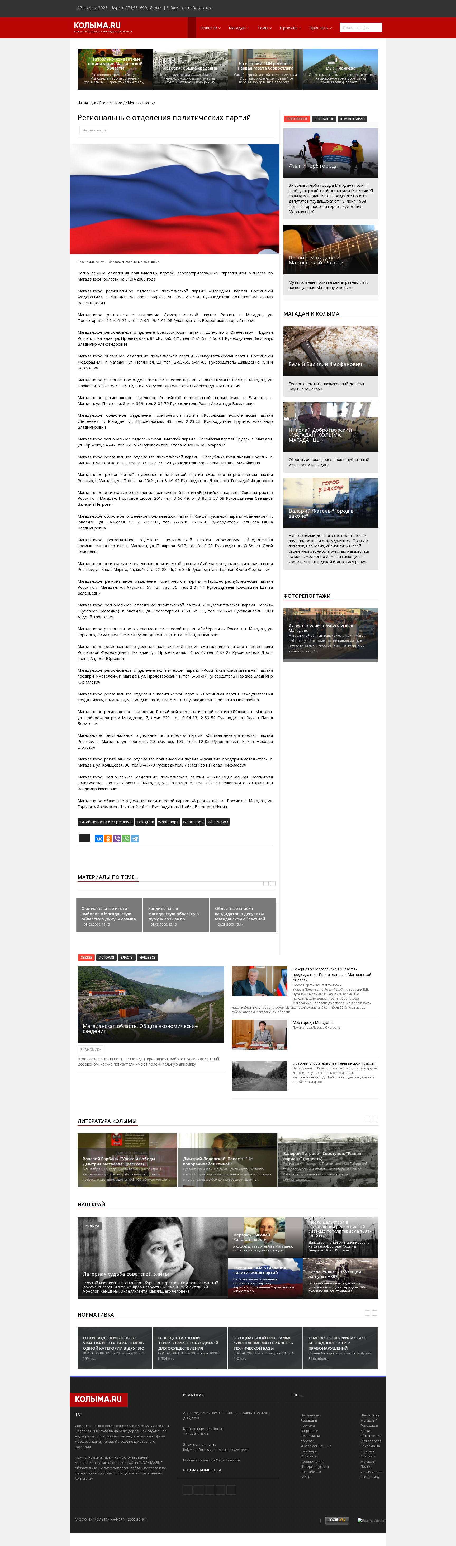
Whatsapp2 (193, 821)
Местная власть (94, 130)
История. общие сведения (190, 68)
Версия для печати (92, 262)
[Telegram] (135, 838)
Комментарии (352, 119)
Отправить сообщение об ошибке (134, 262)
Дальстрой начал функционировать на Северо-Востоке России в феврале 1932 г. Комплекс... (339, 1246)
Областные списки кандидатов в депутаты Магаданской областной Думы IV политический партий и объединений (240, 919)
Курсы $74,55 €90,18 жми (136, 7)
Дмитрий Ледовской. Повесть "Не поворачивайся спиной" (218, 1161)
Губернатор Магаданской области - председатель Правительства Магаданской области (332, 974)
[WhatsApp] (126, 838)
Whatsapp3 (218, 821)
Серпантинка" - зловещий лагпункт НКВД (334, 1274)
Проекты (288, 27)
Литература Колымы (107, 1121)
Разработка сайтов (311, 1474)
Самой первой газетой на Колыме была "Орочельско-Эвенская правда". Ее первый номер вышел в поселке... (265, 78)
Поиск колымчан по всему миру (371, 1471)
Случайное (324, 119)
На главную (87, 102)
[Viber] (117, 838)
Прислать (318, 27)
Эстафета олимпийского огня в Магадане (321, 627)
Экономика (90, 1049)
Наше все (147, 957)
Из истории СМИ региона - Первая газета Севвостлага (265, 65)
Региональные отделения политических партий (259, 1270)
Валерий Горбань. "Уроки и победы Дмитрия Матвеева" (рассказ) (119, 1161)
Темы (262, 27)
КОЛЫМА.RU (97, 26)
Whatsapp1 (168, 821)
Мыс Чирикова (340, 68)
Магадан (237, 27)
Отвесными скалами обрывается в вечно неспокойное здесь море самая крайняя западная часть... (341, 78)
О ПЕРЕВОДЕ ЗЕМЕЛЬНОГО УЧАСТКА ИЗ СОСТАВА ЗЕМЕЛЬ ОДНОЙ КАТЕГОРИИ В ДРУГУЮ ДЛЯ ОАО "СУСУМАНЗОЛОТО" (113, 1345)
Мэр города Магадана (312, 1022)
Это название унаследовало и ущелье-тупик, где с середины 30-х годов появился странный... (337, 1287)
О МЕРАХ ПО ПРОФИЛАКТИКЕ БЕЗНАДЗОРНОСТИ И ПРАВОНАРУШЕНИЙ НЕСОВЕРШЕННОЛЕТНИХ (337, 1345)
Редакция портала (309, 1423)
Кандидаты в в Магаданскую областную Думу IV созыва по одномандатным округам (174, 916)
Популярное (297, 119)
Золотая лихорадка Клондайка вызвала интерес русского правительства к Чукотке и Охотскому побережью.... (190, 78)
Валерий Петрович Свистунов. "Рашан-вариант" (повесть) (323, 1156)
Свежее (86, 957)
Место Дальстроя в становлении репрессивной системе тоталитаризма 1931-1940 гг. (339, 1229)
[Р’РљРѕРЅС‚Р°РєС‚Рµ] (99, 838)
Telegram (145, 821)
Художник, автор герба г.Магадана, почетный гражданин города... (263, 1248)
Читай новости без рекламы (105, 821)
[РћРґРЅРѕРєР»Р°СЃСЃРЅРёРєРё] (108, 838)
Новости (208, 27)
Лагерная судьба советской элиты (126, 1273)
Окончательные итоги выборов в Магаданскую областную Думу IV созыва (109, 913)
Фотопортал (371, 1441)
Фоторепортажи (307, 595)
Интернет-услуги (315, 1466)
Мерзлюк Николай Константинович (251, 1237)
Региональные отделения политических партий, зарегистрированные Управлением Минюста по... (263, 1285)
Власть (127, 957)
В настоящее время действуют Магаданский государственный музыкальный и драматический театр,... (115, 78)
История (106, 957)
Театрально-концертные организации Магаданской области (115, 63)
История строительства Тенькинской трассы (333, 1063)
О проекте (309, 1430)
